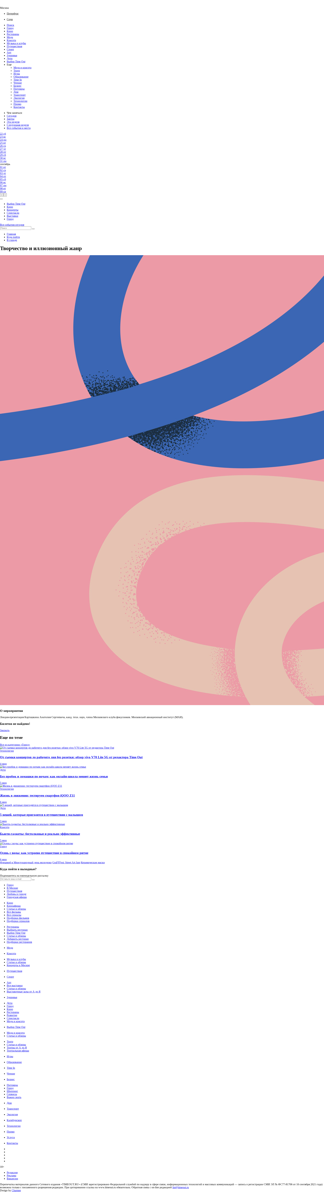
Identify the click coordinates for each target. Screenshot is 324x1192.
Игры (17, 73)
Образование (21, 76)
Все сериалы (14, 915)
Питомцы (19, 88)
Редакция (12, 1172)
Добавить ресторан (18, 938)
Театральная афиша (18, 1050)
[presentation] (1, 195)
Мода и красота (22, 67)
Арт (9, 52)
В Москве (12, 888)
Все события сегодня (12, 224)
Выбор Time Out (16, 61)
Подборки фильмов (18, 918)
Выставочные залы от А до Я (23, 991)
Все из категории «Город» (15, 744)
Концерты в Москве (18, 965)
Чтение (18, 82)
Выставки (12, 216)
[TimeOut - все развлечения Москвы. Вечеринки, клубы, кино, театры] (7, 4)
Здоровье (12, 55)
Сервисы (12, 1094)
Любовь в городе (16, 894)
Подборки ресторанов (19, 942)
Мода (10, 37)
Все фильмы (14, 911)
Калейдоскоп (14, 1120)
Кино (10, 31)
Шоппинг (12, 1091)
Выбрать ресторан (17, 929)
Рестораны (13, 34)
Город (10, 28)
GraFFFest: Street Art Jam (66, 862)
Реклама (11, 1175)
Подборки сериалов (18, 921)
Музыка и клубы (16, 43)
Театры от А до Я (17, 1047)
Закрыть (4, 730)
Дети (9, 58)
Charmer (16, 1190)
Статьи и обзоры (16, 908)
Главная (11, 234)
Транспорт (20, 94)
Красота (11, 40)
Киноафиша (14, 905)
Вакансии (12, 1178)
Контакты (19, 107)
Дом (16, 91)
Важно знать (14, 1097)
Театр (17, 70)
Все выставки (15, 985)
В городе (12, 240)
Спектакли (13, 212)
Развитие (12, 1015)
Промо (17, 104)
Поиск (10, 25)
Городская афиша (17, 897)
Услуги (11, 1137)
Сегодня (11, 115)
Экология (19, 98)
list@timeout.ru (180, 1187)
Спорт (10, 49)
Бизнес (17, 85)
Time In (18, 79)
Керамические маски (93, 862)
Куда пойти (13, 237)
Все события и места (19, 128)
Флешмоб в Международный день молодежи (26, 862)
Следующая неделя (18, 125)
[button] (1, 198)
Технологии (20, 101)
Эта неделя (13, 121)
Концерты (12, 209)
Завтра (10, 118)
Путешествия (14, 46)
